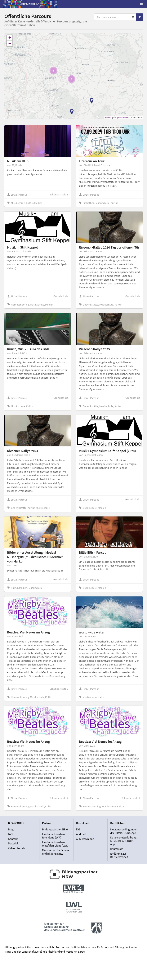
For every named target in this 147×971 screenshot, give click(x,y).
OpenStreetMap (122, 117)
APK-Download (85, 838)
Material (13, 843)
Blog (11, 829)
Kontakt (13, 839)
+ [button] (9, 37)
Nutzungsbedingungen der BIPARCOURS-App (123, 831)
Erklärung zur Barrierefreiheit (119, 855)
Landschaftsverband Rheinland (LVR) (54, 835)
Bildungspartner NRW (55, 829)
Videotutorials (16, 848)
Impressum (116, 849)
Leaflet (108, 117)
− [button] (9, 43)
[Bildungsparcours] (30, 4)
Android (81, 834)
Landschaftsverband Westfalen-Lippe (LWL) (55, 843)
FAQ (10, 834)
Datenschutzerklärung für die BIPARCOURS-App (123, 841)
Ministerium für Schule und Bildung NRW (55, 851)
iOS (78, 829)
